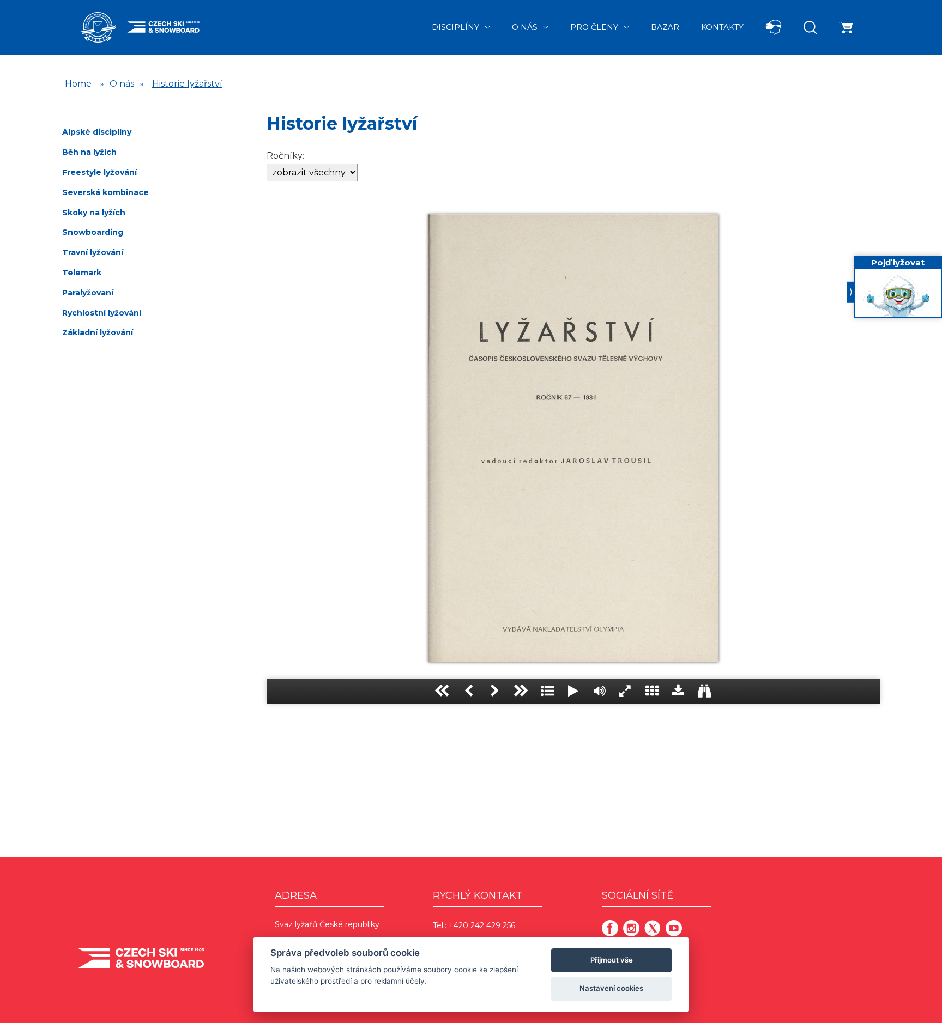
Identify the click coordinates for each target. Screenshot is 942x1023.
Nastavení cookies (611, 988)
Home (78, 83)
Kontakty (722, 27)
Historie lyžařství (187, 83)
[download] (678, 691)
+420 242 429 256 (482, 925)
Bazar (665, 27)
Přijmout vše (611, 959)
